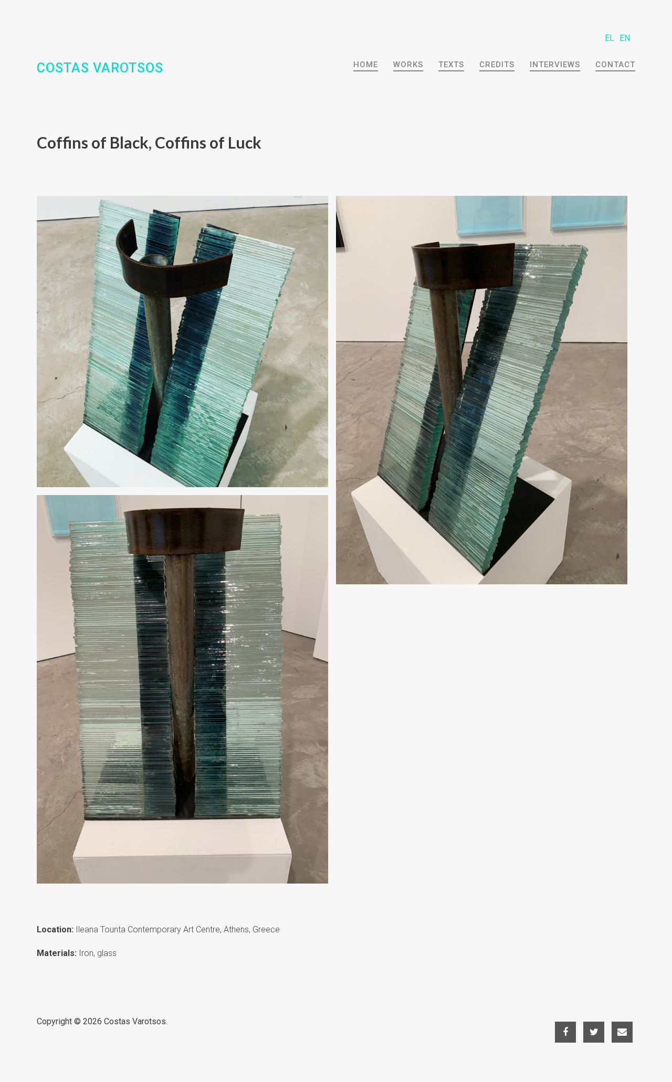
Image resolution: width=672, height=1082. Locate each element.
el (609, 38)
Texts (451, 64)
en (625, 38)
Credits (496, 64)
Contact (615, 64)
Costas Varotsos (135, 1021)
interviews (555, 64)
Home (365, 64)
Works (408, 64)
